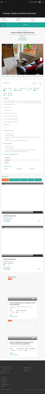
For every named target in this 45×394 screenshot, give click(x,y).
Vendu (2, 386)
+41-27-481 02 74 (34, 2)
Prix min (32, 18)
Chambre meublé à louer (9, 216)
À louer (2, 377)
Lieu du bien (31, 179)
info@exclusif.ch (6, 372)
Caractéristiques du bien (14, 179)
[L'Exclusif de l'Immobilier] (6, 2)
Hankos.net (41, 389)
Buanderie (20, 168)
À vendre (3, 379)
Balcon (6, 168)
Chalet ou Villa (26, 369)
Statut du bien (38, 179)
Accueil (19, 30)
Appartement (24, 30)
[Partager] (32, 83)
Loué (2, 382)
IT (29, 389)
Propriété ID (18, 18)
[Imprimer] (40, 83)
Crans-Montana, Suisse (8, 218)
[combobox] (7, 21)
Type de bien (3, 18)
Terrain (25, 371)
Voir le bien (22, 296)
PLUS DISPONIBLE (5, 384)
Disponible (3, 380)
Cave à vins (32, 168)
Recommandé (5, 179)
